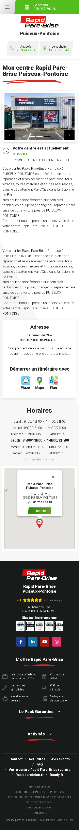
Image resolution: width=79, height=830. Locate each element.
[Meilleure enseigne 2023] (58, 626)
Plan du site (39, 813)
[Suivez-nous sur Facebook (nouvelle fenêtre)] (21, 642)
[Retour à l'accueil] (39, 574)
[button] (9, 135)
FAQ (39, 764)
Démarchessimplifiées (18, 687)
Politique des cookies (39, 802)
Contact (16, 759)
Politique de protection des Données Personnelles (39, 797)
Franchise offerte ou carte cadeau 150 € (23, 676)
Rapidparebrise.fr (30, 775)
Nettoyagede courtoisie (58, 698)
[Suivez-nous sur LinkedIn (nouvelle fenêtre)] (33, 642)
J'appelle (25, 48)
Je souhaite (59, 48)
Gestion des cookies (39, 807)
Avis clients (60, 759)
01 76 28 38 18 (42, 502)
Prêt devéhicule (55, 687)
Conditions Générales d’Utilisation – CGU (40, 792)
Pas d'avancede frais (19, 698)
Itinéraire (39, 511)
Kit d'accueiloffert (57, 676)
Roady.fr (56, 775)
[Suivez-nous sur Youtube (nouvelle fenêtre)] (45, 642)
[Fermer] (53, 477)
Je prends (44, 7)
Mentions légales (39, 786)
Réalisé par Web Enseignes (21, 820)
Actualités (37, 759)
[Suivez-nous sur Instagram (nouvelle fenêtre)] (57, 642)
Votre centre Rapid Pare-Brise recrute (39, 770)
